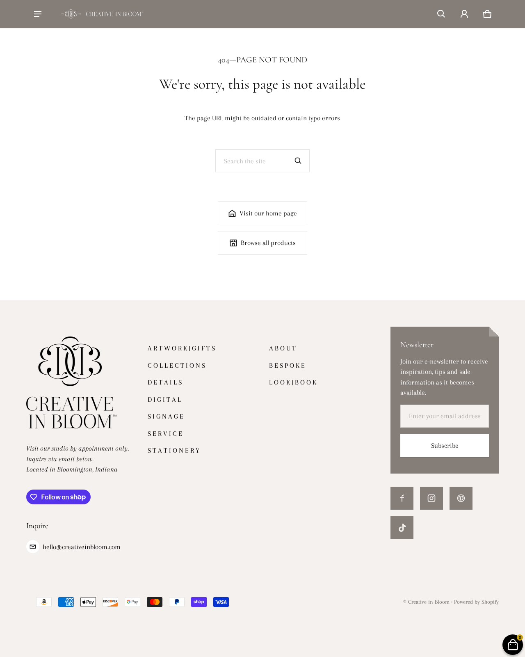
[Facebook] (401, 498)
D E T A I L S (165, 382)
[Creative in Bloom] (102, 13)
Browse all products (268, 243)
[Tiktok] (401, 527)
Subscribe (445, 445)
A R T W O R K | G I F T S (181, 348)
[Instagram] (431, 498)
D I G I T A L (164, 399)
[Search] (298, 160)
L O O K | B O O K (292, 382)
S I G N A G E (165, 416)
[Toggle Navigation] (37, 13)
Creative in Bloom (429, 601)
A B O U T (282, 348)
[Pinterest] (461, 498)
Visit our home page (268, 213)
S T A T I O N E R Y (173, 450)
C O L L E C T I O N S (176, 365)
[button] (441, 13)
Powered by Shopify (476, 601)
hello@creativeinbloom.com (82, 547)
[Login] (464, 13)
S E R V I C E (165, 433)
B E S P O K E (287, 365)
